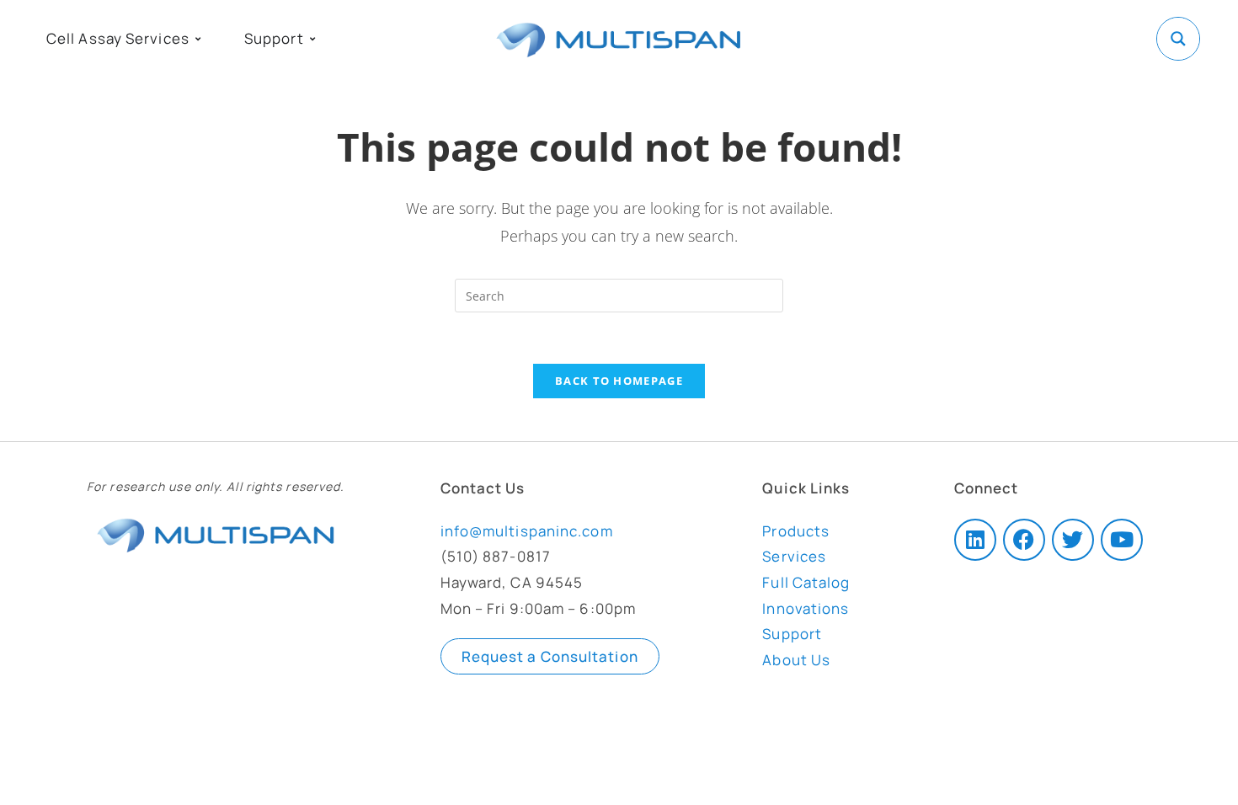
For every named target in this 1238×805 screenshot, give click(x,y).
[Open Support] (312, 39)
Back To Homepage (619, 380)
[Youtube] (1122, 540)
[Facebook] (1024, 540)
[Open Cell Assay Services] (198, 39)
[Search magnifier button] (1178, 39)
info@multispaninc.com (526, 531)
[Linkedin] (975, 540)
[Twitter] (1073, 540)
